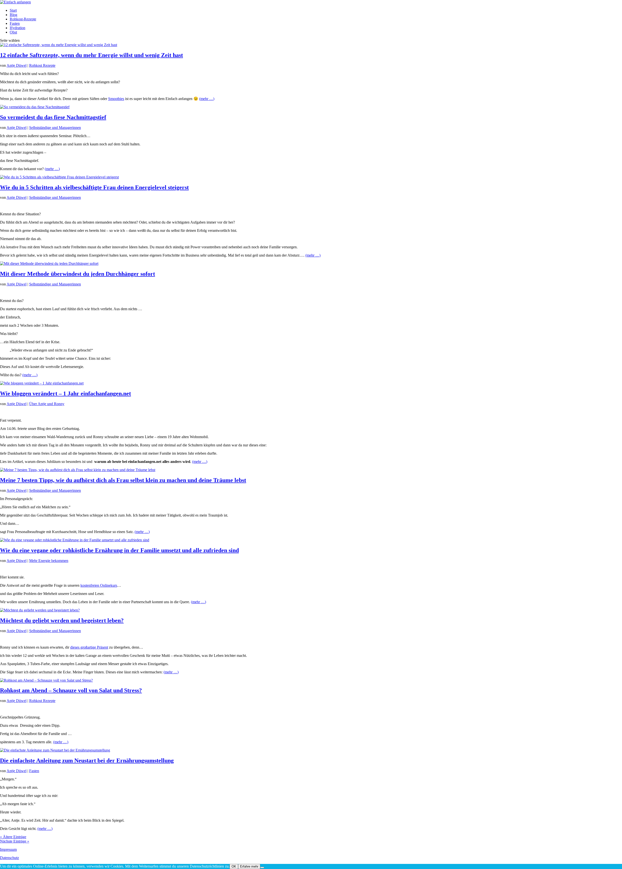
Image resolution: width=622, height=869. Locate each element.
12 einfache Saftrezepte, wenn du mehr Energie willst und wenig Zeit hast (91, 55)
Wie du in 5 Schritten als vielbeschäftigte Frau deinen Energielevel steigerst (94, 187)
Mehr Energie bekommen (48, 561)
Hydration (17, 28)
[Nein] (262, 867)
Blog (13, 15)
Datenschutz (9, 858)
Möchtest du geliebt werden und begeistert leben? (62, 620)
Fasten (15, 23)
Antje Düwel (16, 65)
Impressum (8, 849)
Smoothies (116, 99)
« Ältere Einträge (13, 837)
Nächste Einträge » (14, 841)
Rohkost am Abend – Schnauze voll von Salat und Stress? (71, 690)
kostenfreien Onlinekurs (98, 585)
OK (234, 866)
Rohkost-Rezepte (23, 19)
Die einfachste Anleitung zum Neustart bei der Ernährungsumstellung (87, 760)
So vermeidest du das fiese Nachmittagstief (53, 117)
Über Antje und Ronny (46, 404)
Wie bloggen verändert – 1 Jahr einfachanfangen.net (65, 393)
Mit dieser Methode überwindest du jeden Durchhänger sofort (77, 274)
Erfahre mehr (249, 866)
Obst (13, 32)
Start (13, 10)
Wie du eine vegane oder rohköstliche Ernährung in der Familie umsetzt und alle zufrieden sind (119, 550)
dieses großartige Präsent (89, 647)
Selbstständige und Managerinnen (55, 127)
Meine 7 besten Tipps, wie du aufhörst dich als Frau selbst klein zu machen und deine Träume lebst (123, 480)
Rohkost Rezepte (42, 65)
